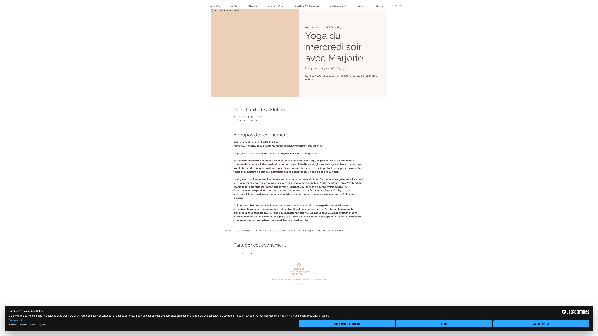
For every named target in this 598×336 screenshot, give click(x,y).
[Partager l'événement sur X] (242, 253)
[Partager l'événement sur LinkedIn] (250, 253)
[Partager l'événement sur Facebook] (234, 253)
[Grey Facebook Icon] (396, 5)
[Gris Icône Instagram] (400, 5)
